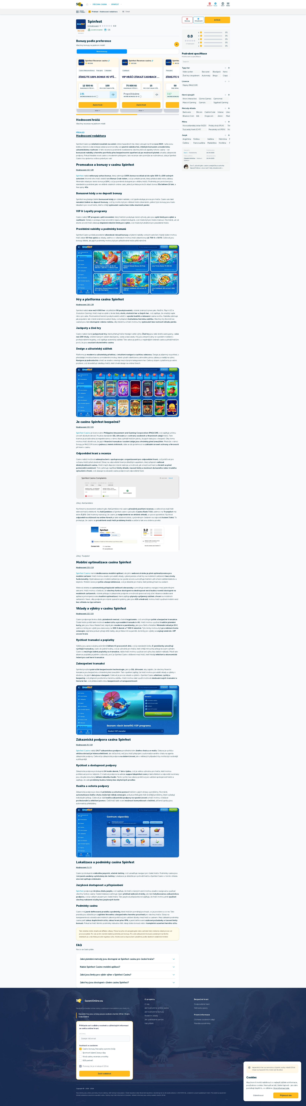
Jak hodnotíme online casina (157, 1008)
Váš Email (82, 1033)
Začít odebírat (104, 1074)
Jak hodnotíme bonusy (154, 1012)
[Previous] (225, 68)
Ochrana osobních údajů (204, 1019)
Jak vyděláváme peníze (154, 1019)
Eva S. (186, 153)
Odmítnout (258, 1095)
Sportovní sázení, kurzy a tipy (94, 1053)
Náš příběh (149, 1023)
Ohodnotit (199, 21)
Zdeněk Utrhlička (189, 158)
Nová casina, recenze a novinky (95, 1057)
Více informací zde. (281, 1088)
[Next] (229, 68)
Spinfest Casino (83, 433)
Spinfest (115, 4)
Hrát (218, 20)
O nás (147, 1004)
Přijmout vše (286, 1095)
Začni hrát (97, 105)
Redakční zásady (151, 1016)
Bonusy (187, 21)
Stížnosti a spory (201, 1008)
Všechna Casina (100, 4)
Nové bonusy (102, 51)
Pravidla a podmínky (202, 1023)
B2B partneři (88, 1060)
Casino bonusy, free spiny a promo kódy (99, 1049)
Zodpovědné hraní (202, 1004)
